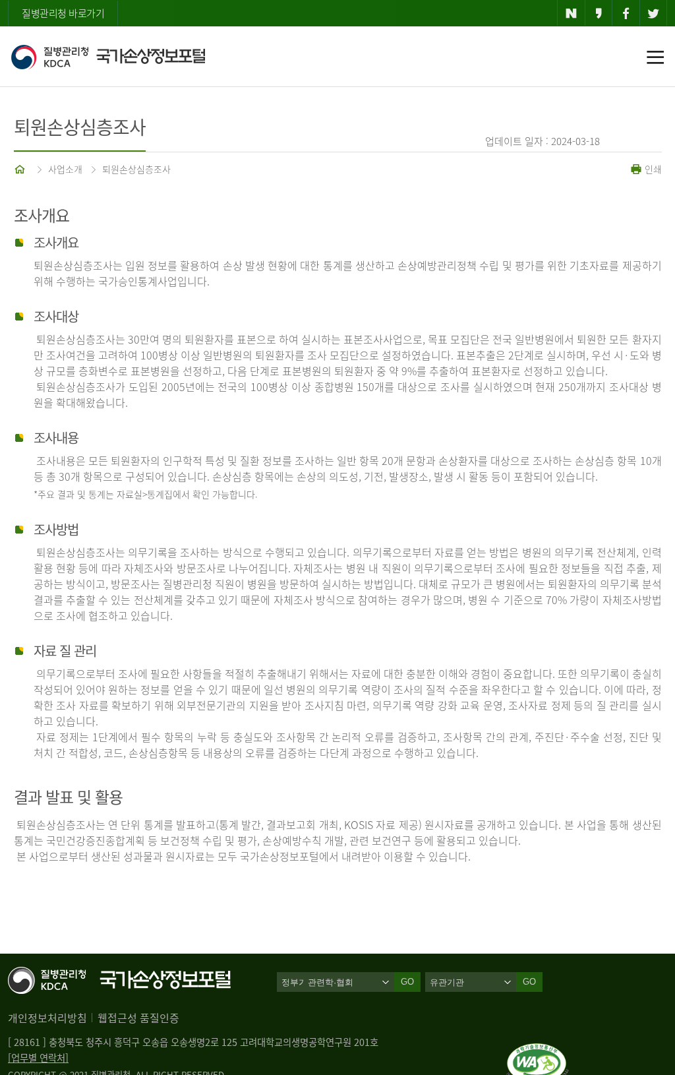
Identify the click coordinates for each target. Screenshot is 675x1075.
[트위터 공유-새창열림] (653, 13)
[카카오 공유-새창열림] (598, 13)
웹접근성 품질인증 (138, 1018)
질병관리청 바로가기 (63, 13)
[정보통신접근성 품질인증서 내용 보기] (537, 1051)
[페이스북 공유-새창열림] (625, 13)
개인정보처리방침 (47, 1018)
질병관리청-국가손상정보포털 (108, 56)
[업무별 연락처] (38, 1058)
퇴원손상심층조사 (136, 168)
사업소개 (65, 168)
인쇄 (652, 168)
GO (529, 982)
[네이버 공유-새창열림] (571, 13)
